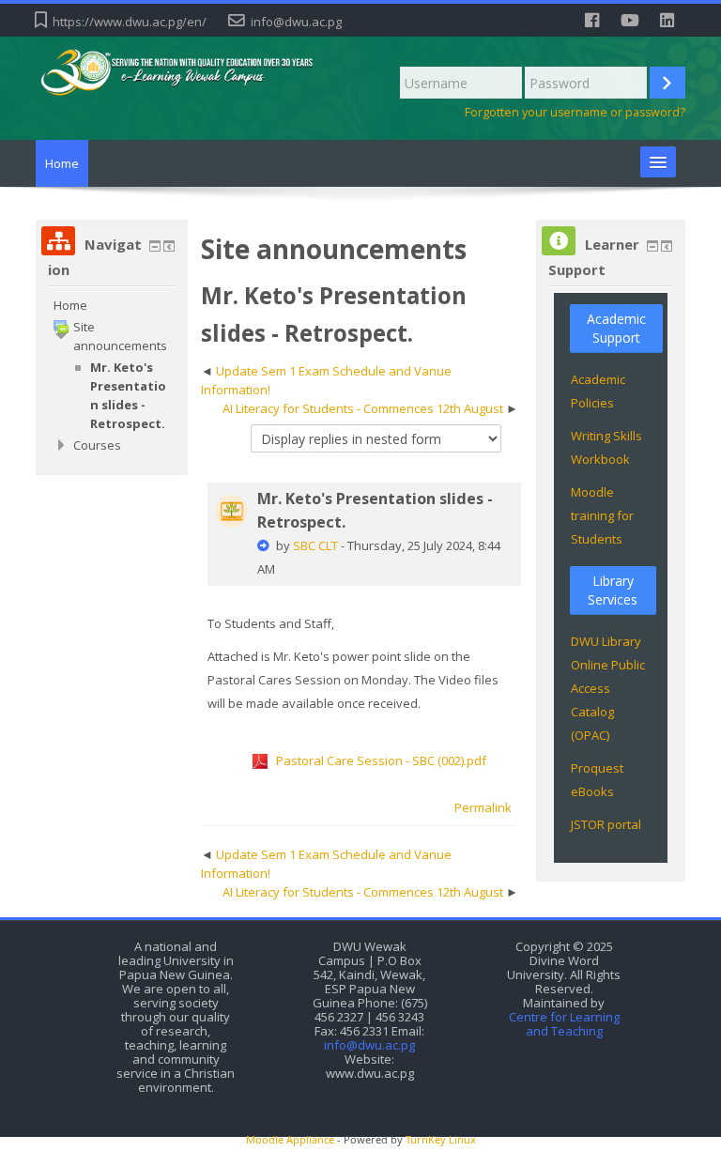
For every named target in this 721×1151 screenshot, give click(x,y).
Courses (97, 445)
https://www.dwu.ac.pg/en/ (130, 21)
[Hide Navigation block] (155, 246)
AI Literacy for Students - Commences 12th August (362, 408)
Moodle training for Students (602, 515)
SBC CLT (315, 545)
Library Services (612, 590)
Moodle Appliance (290, 1139)
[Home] (193, 72)
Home (62, 163)
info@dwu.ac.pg (296, 21)
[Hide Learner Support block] (652, 246)
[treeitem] (112, 305)
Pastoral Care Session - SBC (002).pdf (381, 760)
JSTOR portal (606, 824)
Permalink (483, 807)
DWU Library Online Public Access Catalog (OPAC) (608, 688)
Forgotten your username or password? (575, 112)
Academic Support (616, 328)
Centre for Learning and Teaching (564, 1024)
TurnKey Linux (441, 1139)
